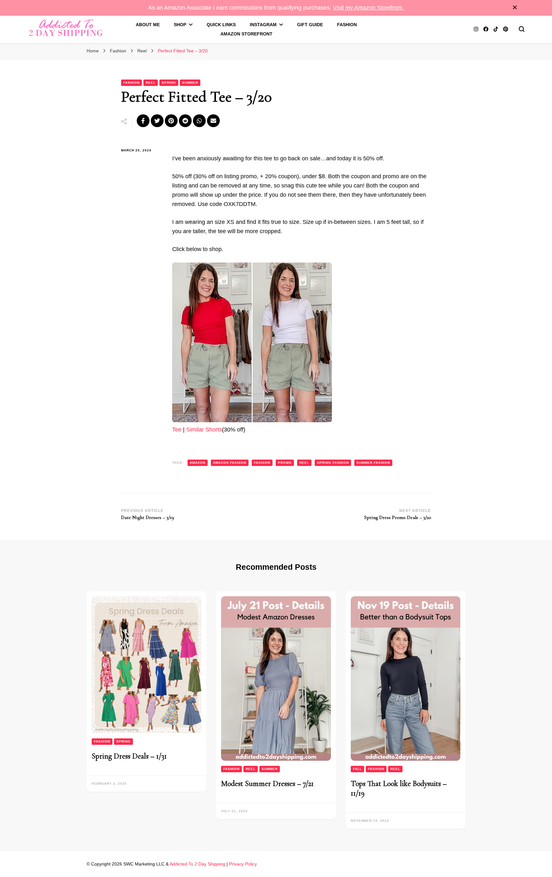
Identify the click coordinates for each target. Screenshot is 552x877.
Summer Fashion (373, 462)
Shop (180, 24)
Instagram (263, 24)
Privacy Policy (243, 863)
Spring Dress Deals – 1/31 (129, 756)
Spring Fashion (333, 462)
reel (304, 462)
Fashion (347, 24)
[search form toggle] (522, 29)
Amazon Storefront (246, 33)
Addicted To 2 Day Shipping (197, 863)
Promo (285, 462)
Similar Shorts (204, 429)
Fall (357, 769)
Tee (176, 429)
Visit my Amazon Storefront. (368, 7)
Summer (190, 82)
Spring (169, 82)
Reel (151, 82)
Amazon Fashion (229, 462)
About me (148, 24)
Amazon (197, 462)
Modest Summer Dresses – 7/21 (267, 783)
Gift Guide (310, 24)
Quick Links (221, 24)
